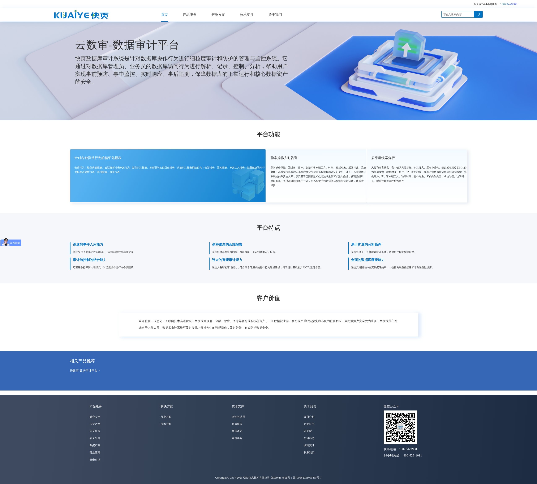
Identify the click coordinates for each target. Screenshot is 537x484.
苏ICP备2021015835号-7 (307, 477)
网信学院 (237, 438)
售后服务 (237, 423)
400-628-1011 (412, 455)
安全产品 (95, 423)
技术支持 (246, 14)
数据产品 (95, 445)
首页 (164, 14)
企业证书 (309, 423)
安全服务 (95, 431)
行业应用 (95, 452)
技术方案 (166, 423)
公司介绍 (309, 416)
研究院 (308, 431)
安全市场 (95, 459)
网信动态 (237, 431)
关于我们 (275, 14)
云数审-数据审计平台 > (85, 370)
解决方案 (218, 14)
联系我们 (309, 452)
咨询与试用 (238, 416)
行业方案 (166, 416)
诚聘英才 (309, 445)
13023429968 (508, 4)
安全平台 (95, 438)
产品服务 (189, 14)
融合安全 (95, 416)
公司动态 (309, 438)
